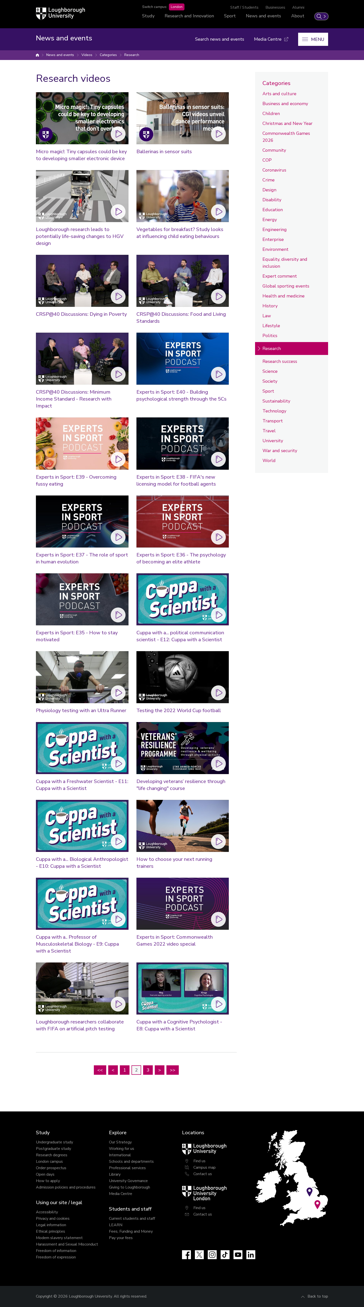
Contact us (202, 1174)
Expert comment (279, 276)
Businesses (275, 7)
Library (115, 1174)
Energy (269, 220)
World (269, 461)
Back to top (318, 1296)
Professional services (127, 1168)
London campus (49, 1161)
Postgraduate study (53, 1148)
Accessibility (47, 1212)
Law (266, 316)
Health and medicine (283, 296)
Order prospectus (51, 1168)
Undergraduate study (54, 1142)
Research (131, 55)
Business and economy (285, 104)
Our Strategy (120, 1142)
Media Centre (120, 1193)
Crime (268, 180)
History (270, 306)
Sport (230, 16)
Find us (199, 1161)
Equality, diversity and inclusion (284, 262)
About (297, 16)
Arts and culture (279, 94)
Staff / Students (244, 7)
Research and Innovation (189, 16)
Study (148, 16)
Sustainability (276, 401)
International (120, 1155)
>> (172, 1070)
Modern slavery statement (59, 1238)
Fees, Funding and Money (131, 1231)
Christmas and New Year (287, 123)
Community (274, 150)
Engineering (274, 229)
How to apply (48, 1181)
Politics (269, 336)
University (272, 441)
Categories (108, 55)
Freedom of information (56, 1250)
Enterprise (273, 239)
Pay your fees (121, 1238)
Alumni (298, 7)
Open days (45, 1174)
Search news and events (219, 39)
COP (267, 160)
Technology (274, 411)
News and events (263, 16)
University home (37, 55)
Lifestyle (271, 326)
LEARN (115, 1225)
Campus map (204, 1167)
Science (270, 371)
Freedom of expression (56, 1257)
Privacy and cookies (53, 1218)
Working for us (121, 1148)
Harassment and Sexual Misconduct (67, 1244)
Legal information (51, 1225)
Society (269, 381)
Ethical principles (50, 1231)
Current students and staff (132, 1218)
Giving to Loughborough (129, 1187)
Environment (275, 249)
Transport (272, 421)
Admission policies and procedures (66, 1187)
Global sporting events (285, 286)
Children (271, 113)
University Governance (128, 1181)
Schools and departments (131, 1161)
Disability (271, 200)
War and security (279, 451)
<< (100, 1070)
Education (272, 210)
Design (269, 190)
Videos (86, 55)
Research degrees (51, 1155)
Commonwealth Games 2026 (286, 136)
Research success (279, 361)
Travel (269, 431)
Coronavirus (274, 170)
